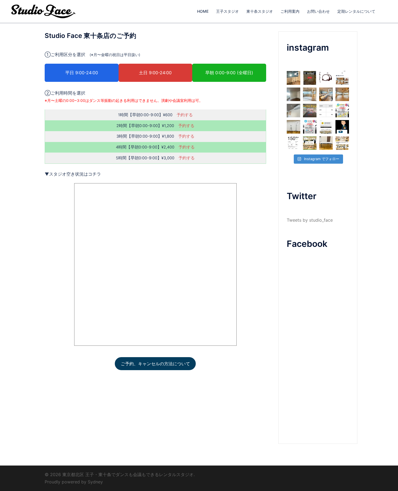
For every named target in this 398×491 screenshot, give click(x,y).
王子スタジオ (227, 11)
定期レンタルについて (356, 11)
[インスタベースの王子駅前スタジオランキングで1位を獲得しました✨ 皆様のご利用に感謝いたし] (342, 143)
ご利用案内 (289, 11)
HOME (202, 11)
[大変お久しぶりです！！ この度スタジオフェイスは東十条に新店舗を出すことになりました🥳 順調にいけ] (310, 110)
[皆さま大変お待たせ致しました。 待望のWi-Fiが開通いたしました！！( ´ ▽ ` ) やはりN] (293, 143)
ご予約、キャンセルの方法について (155, 363)
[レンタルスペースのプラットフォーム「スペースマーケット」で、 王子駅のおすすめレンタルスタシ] (326, 127)
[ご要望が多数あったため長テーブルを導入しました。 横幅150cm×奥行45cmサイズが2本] (326, 143)
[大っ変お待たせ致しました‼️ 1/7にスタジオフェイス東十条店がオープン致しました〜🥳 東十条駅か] (342, 94)
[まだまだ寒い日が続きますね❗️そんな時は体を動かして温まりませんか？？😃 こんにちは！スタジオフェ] (293, 78)
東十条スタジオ (259, 11)
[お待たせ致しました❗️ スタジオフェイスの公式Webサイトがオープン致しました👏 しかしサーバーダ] (310, 78)
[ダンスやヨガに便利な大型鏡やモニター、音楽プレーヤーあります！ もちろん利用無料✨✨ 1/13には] (310, 94)
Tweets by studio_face (310, 220)
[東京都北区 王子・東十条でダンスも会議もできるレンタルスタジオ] (43, 11)
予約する (185, 114)
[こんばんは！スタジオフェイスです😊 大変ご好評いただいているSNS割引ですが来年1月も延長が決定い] (342, 110)
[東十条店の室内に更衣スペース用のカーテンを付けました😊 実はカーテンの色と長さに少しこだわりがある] (293, 94)
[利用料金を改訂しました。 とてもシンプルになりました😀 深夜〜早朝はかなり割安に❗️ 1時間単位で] (326, 110)
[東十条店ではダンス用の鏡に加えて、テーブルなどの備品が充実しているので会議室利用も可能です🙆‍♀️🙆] (326, 94)
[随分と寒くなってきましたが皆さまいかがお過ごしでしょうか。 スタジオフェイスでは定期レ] (310, 143)
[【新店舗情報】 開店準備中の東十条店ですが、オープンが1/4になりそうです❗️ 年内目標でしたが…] (293, 110)
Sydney (95, 481)
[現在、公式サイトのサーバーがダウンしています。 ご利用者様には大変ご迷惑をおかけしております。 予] (326, 78)
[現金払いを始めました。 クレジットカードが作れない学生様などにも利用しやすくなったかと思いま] (342, 127)
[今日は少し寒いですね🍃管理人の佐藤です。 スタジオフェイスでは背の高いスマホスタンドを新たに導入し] (293, 127)
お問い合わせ (318, 11)
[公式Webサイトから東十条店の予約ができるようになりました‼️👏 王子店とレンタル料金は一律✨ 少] (342, 78)
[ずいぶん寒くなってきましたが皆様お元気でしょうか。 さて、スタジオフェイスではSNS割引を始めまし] (310, 127)
